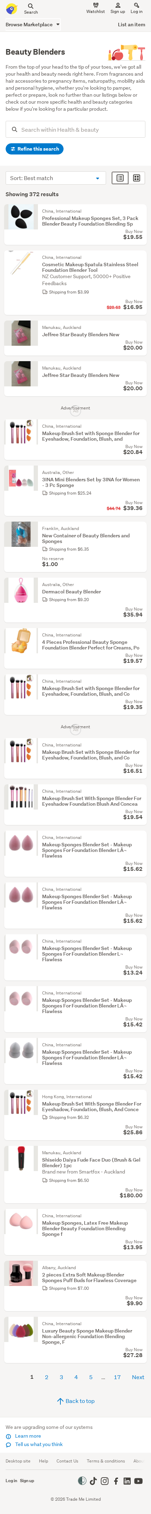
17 (117, 1377)
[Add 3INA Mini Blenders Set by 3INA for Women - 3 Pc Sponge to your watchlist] (140, 473)
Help (43, 1461)
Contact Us (67, 1461)
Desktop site (18, 1461)
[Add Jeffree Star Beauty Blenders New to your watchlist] (140, 328)
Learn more (27, 1436)
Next (138, 1377)
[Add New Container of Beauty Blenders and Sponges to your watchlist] (140, 529)
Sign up (118, 11)
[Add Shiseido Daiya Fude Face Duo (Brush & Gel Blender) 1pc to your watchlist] (140, 1153)
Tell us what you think (38, 1444)
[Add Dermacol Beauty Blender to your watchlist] (140, 585)
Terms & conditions (106, 1461)
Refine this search (38, 148)
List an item (131, 24)
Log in (137, 11)
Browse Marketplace (30, 24)
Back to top (80, 1400)
